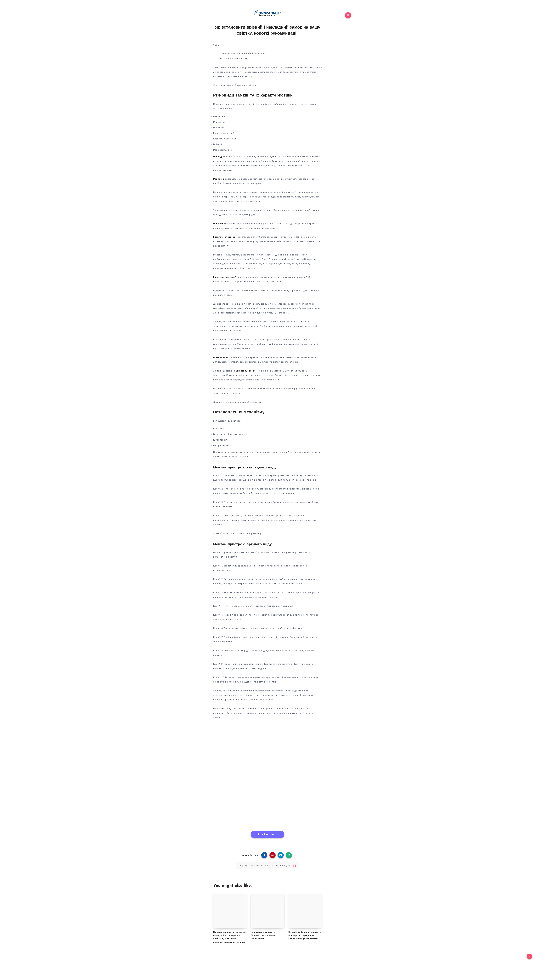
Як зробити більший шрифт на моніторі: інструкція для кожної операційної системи (304, 935)
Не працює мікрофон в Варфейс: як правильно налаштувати (263, 935)
